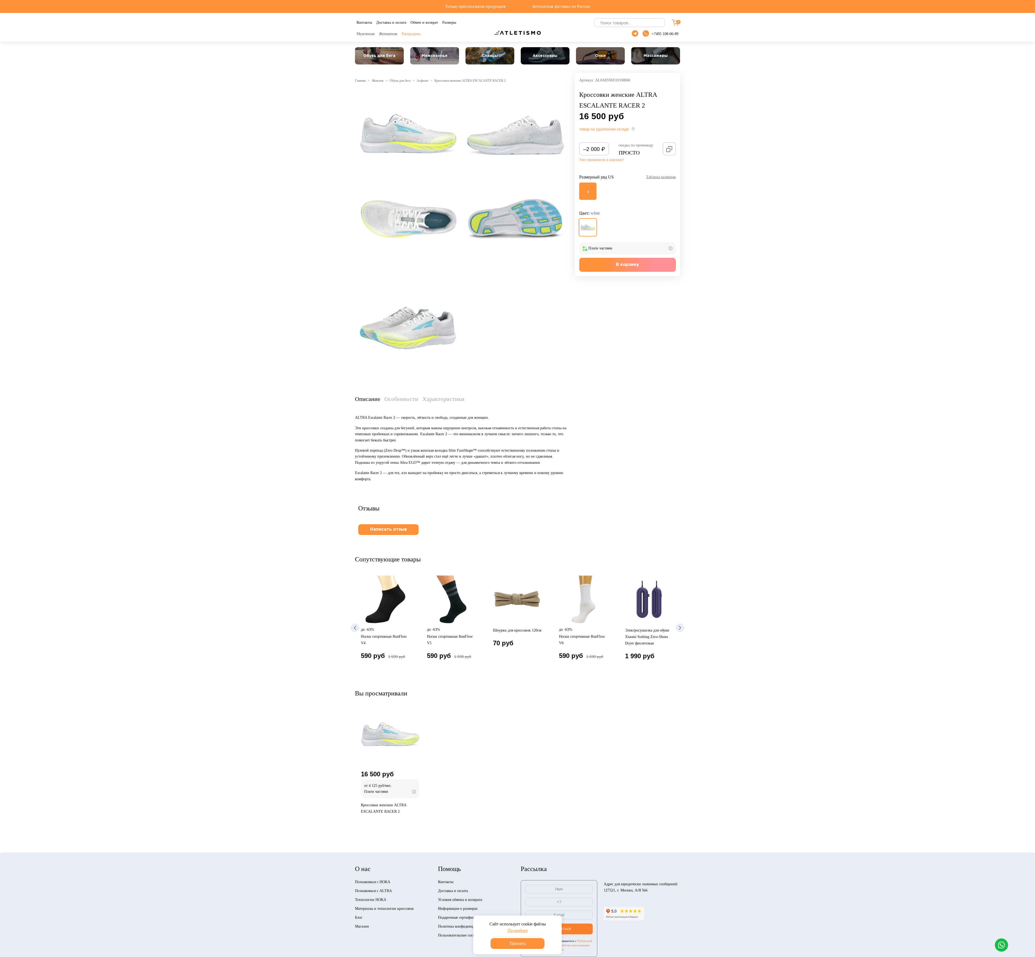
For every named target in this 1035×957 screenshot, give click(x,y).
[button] (355, 627)
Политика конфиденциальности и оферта (471, 926)
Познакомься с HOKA (372, 882)
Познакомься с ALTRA (373, 891)
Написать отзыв (388, 529)
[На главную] (517, 33)
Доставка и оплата (453, 891)
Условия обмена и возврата (460, 900)
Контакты (445, 882)
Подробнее (518, 930)
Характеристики (443, 399)
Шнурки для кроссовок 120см (517, 630)
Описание (367, 399)
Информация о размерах (458, 909)
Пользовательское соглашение (462, 935)
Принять (518, 943)
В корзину (627, 265)
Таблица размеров (661, 177)
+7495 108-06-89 (665, 34)
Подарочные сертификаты (459, 917)
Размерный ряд (596, 177)
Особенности (401, 399)
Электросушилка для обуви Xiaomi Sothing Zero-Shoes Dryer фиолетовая (647, 636)
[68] (587, 227)
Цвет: (589, 213)
